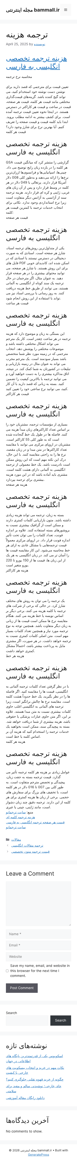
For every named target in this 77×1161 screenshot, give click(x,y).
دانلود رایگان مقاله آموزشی (25, 1098)
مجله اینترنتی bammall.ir (33, 10)
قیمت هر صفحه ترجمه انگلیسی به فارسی (35, 822)
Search (11, 1013)
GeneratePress (38, 1154)
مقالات (16, 840)
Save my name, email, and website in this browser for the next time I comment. (40, 971)
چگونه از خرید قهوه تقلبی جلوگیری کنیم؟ (35, 1079)
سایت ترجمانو (16, 812)
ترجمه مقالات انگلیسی (27, 845)
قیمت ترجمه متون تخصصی (30, 852)
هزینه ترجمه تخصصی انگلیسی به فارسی (36, 62)
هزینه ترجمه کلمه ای (20, 817)
